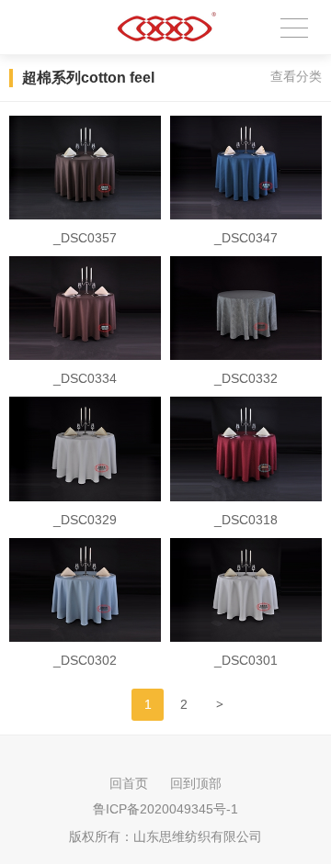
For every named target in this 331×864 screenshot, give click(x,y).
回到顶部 (196, 783)
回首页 (128, 783)
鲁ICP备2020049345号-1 (165, 809)
